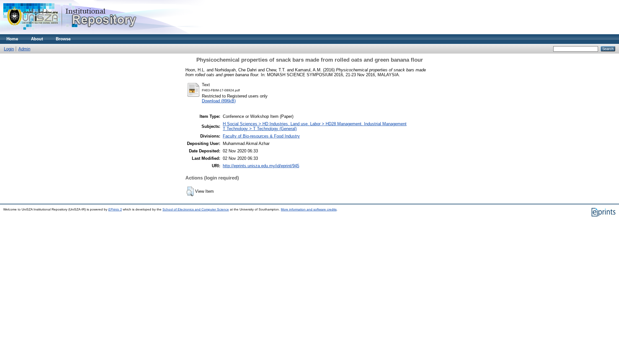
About (37, 38)
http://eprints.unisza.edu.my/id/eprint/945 (261, 165)
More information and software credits (309, 209)
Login (9, 48)
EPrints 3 (115, 209)
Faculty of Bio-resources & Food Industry (261, 136)
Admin (24, 48)
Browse (63, 38)
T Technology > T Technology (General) (260, 128)
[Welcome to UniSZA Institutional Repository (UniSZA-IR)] (70, 32)
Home (12, 38)
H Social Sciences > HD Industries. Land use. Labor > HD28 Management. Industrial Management (315, 123)
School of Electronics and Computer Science (195, 209)
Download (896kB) (219, 100)
